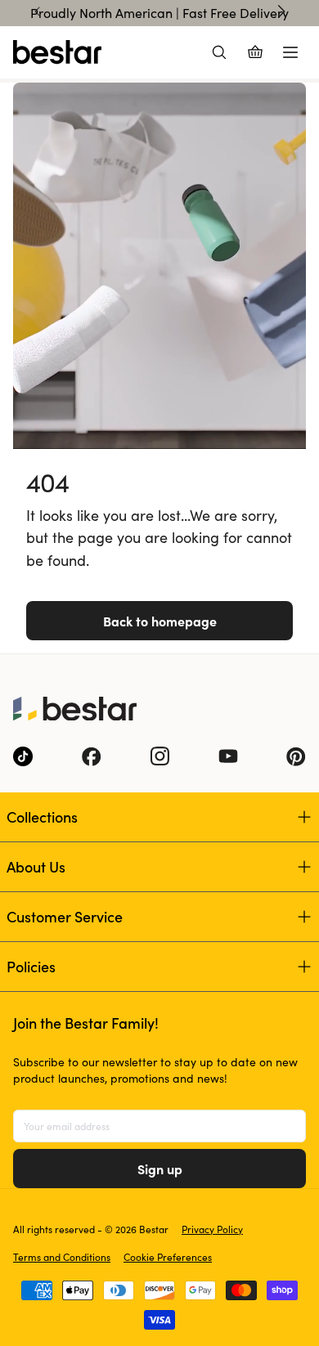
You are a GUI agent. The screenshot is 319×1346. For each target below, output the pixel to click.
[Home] (57, 52)
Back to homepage (160, 621)
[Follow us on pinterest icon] (296, 756)
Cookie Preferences (168, 1256)
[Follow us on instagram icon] (159, 756)
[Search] (219, 52)
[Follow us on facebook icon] (91, 756)
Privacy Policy (212, 1229)
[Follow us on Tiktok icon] (23, 756)
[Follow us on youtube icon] (228, 756)
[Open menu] (290, 52)
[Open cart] (255, 52)
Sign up (159, 1169)
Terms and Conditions (61, 1256)
